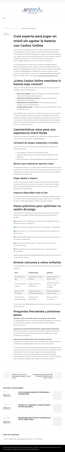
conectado (20, 439)
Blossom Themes (18, 449)
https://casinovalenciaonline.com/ (47, 75)
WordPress (35, 449)
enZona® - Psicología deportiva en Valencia (26, 447)
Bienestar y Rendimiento (29, 28)
